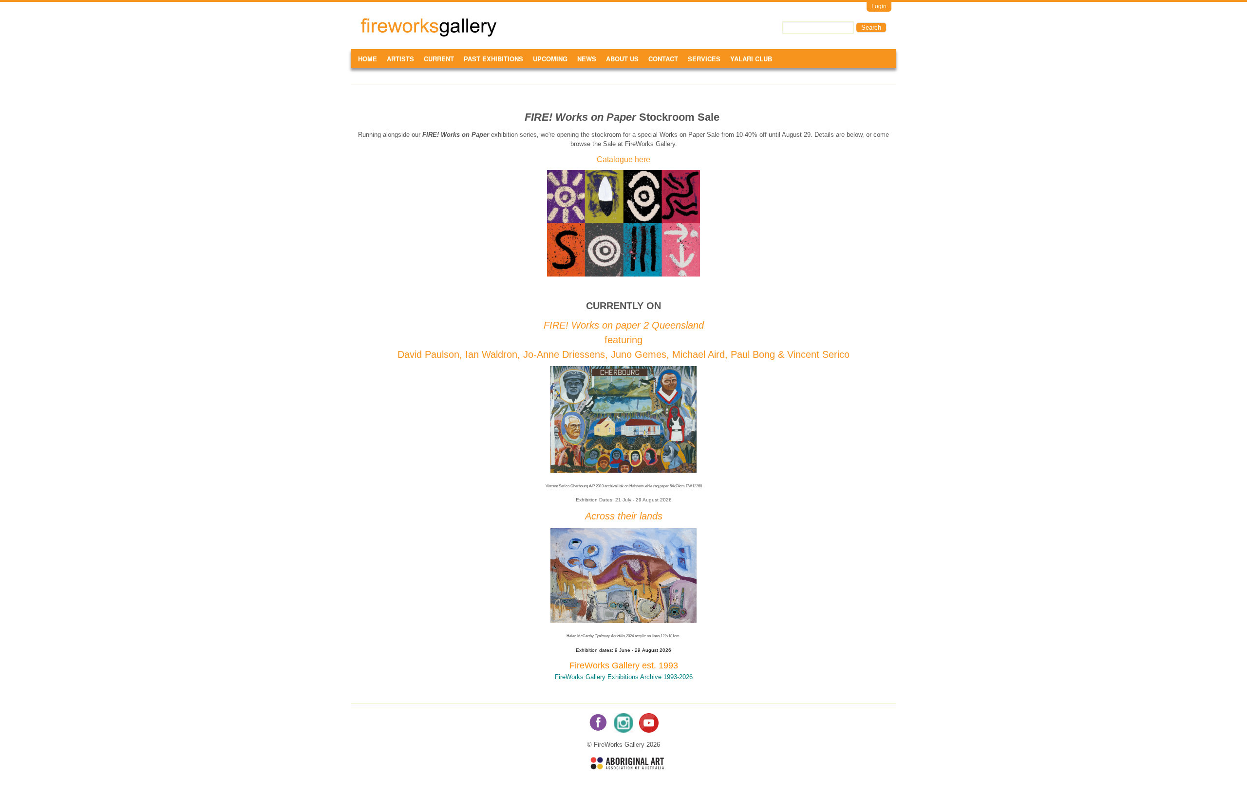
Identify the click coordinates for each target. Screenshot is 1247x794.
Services (704, 58)
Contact (663, 58)
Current (439, 58)
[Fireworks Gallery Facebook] (598, 730)
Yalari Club (751, 58)
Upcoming (550, 58)
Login (879, 6)
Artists (400, 58)
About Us (622, 58)
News (586, 58)
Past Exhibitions (493, 58)
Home (367, 58)
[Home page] (428, 34)
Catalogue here (623, 159)
